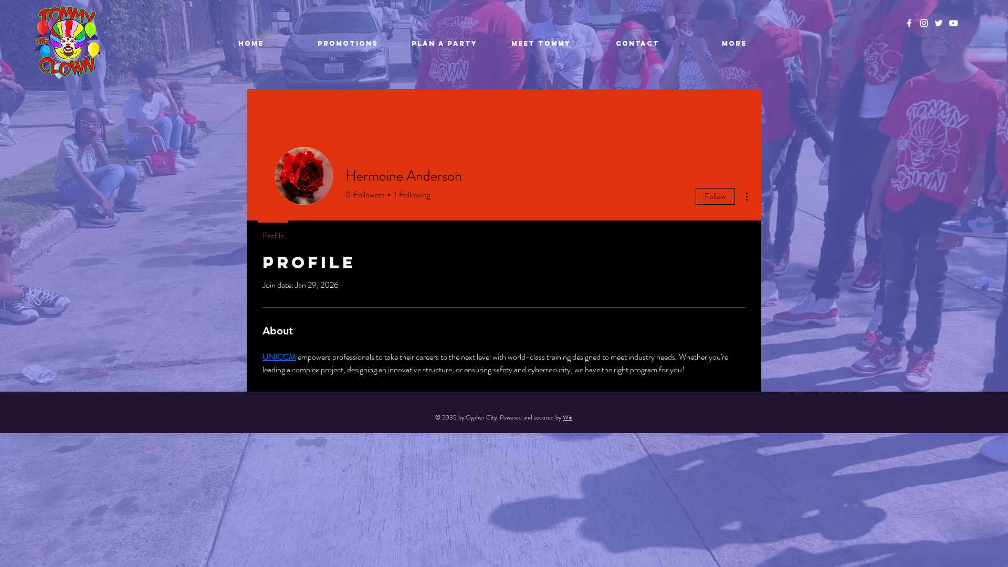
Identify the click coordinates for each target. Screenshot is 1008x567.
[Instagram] (924, 23)
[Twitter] (938, 23)
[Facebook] (909, 23)
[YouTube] (953, 23)
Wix (567, 417)
